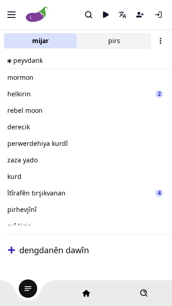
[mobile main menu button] (11, 14)
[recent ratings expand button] (11, 250)
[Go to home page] (37, 15)
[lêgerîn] (88, 14)
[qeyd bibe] (140, 14)
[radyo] (105, 14)
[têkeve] (158, 14)
